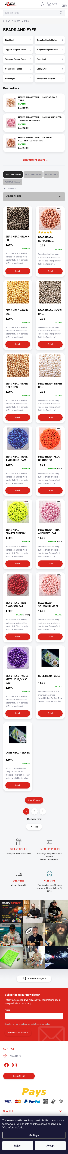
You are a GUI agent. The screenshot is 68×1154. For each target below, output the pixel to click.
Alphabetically (13, 182)
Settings (34, 1135)
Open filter (13, 196)
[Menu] (64, 4)
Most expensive (33, 174)
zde (21, 1127)
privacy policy (44, 1024)
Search (61, 13)
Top (36, 827)
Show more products (34, 160)
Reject (17, 1145)
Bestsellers (51, 174)
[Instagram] (14, 1064)
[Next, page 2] (34, 811)
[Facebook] (6, 1064)
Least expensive (13, 174)
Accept (50, 1145)
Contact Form (19, 1076)
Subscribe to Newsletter (18, 1033)
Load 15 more (34, 800)
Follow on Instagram (37, 978)
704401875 (15, 1056)
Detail (17, 271)
